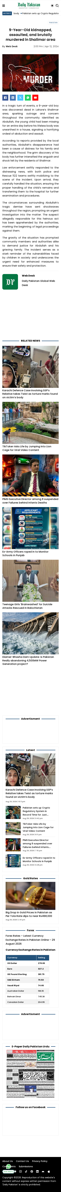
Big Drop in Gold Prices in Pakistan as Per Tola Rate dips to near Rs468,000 (29, 914)
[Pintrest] (31, 1171)
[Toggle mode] (52, 5)
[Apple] (49, 1171)
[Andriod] (43, 1171)
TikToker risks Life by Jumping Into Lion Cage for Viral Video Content (26, 448)
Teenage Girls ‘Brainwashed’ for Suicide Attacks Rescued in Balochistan (27, 606)
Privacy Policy (39, 1161)
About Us (7, 1161)
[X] (20, 98)
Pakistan (53, 22)
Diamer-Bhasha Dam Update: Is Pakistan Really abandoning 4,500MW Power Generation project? (28, 660)
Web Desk (12, 46)
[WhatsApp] (28, 98)
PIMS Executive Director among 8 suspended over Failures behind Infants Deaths (30, 500)
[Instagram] (20, 1171)
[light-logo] (29, 5)
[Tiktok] (26, 1171)
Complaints (9, 1166)
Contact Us (22, 1161)
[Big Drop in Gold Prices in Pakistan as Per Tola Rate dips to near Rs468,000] (30, 895)
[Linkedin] (37, 1171)
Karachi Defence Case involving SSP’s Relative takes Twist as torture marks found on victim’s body (30, 394)
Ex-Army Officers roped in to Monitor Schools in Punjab (25, 553)
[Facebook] (5, 98)
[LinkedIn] (13, 98)
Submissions (26, 1166)
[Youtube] (15, 1171)
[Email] (35, 98)
